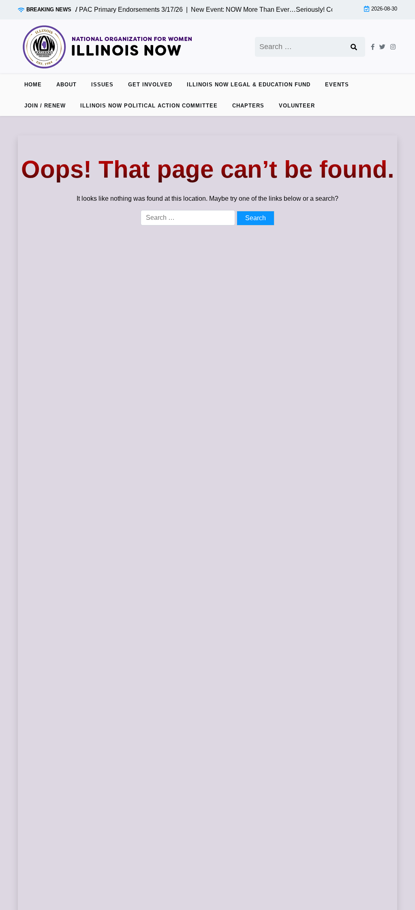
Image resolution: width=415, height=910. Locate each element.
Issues (102, 85)
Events (337, 85)
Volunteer (297, 106)
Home (33, 85)
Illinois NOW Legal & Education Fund (248, 85)
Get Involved (150, 85)
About (66, 85)
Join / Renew (45, 106)
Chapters (248, 106)
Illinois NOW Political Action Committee (149, 106)
